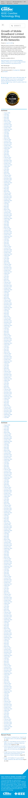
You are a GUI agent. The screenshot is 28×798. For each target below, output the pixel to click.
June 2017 (6, 276)
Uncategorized (16, 70)
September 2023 (8, 164)
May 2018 (6, 260)
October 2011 (7, 377)
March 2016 (7, 298)
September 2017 (8, 271)
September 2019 (8, 236)
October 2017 (7, 270)
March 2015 (7, 316)
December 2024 (8, 142)
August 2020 (7, 219)
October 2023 (7, 163)
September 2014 (8, 325)
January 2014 (7, 337)
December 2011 (8, 374)
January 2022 (7, 194)
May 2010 (6, 402)
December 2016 (8, 285)
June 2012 (6, 365)
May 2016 (6, 295)
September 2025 (8, 129)
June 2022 (6, 187)
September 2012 (8, 361)
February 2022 (7, 193)
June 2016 (6, 294)
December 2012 (8, 356)
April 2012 (6, 368)
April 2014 (6, 332)
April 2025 (6, 136)
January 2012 (7, 373)
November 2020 (8, 215)
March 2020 (7, 227)
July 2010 (6, 399)
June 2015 (6, 312)
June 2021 (6, 205)
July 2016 (6, 292)
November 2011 (8, 375)
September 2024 (8, 147)
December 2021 (8, 196)
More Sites (16, 3)
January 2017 (7, 283)
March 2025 (7, 138)
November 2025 (8, 126)
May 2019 (6, 242)
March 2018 (7, 263)
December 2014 (8, 321)
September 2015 (8, 307)
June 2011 (6, 383)
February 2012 (7, 371)
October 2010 (7, 395)
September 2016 (8, 289)
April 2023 (6, 172)
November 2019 (8, 233)
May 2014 (6, 331)
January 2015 (7, 319)
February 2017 (7, 282)
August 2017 (7, 273)
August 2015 (7, 309)
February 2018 (7, 264)
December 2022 (8, 178)
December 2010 (8, 392)
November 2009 (8, 411)
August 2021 (7, 202)
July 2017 (6, 274)
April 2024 (6, 154)
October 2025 (7, 127)
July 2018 (6, 257)
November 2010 (8, 393)
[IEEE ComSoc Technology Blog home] (14, 9)
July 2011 (6, 381)
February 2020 (7, 228)
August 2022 (7, 184)
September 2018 (8, 254)
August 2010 (7, 398)
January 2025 (7, 141)
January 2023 (7, 176)
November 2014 (8, 322)
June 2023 (6, 169)
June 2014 (6, 329)
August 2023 (7, 166)
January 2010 (7, 408)
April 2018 (6, 261)
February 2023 (7, 175)
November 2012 (8, 358)
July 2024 (6, 150)
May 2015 (6, 313)
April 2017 (6, 279)
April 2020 (6, 225)
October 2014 (7, 323)
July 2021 (6, 203)
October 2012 (7, 359)
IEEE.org (2, 1)
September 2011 (8, 378)
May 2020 (6, 224)
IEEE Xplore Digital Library (17, 1)
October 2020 (7, 216)
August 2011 (7, 380)
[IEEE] (19, 794)
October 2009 (7, 413)
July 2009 (6, 417)
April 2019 (6, 243)
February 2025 (7, 139)
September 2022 (8, 182)
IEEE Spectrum (9, 3)
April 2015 (6, 315)
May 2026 (6, 117)
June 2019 (6, 240)
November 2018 (8, 251)
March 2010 (7, 405)
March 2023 (7, 173)
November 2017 (8, 268)
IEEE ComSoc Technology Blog (10, 15)
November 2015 (8, 304)
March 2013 (7, 352)
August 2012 (7, 362)
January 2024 (7, 159)
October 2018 (7, 252)
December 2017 (8, 267)
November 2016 (8, 286)
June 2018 (6, 258)
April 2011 (6, 386)
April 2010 (6, 404)
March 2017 (7, 280)
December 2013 (8, 338)
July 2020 (6, 221)
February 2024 (7, 157)
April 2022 (6, 190)
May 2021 (6, 206)
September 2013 (8, 343)
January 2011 (7, 390)
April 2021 (6, 208)
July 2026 (6, 114)
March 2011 (7, 387)
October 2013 (7, 341)
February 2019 (7, 246)
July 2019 (6, 239)
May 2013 (6, 349)
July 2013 (6, 346)
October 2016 (7, 288)
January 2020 (7, 230)
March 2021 (7, 209)
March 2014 (7, 334)
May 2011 (6, 384)
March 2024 (7, 156)
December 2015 (8, 303)
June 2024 (6, 151)
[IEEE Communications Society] (7, 794)
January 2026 (7, 123)
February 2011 (7, 389)
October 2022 (7, 181)
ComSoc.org (8, 1)
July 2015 (6, 310)
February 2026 (7, 121)
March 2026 (7, 120)
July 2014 (6, 328)
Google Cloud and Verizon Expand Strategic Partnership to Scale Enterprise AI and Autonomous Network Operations (14, 753)
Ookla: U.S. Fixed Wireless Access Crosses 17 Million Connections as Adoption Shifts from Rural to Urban (15, 743)
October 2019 (7, 234)
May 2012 (6, 367)
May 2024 (6, 153)
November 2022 (8, 179)
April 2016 (6, 297)
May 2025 (6, 135)
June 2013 (6, 347)
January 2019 (7, 248)
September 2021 (8, 200)
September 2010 (8, 396)
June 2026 (6, 115)
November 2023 (8, 161)
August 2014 (7, 326)
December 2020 (8, 214)
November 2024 (8, 144)
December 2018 (8, 249)
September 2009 (8, 414)
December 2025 (8, 124)
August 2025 (7, 130)
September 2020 (8, 218)
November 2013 (8, 340)
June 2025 (6, 133)
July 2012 (6, 364)
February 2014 (7, 335)
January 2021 (7, 212)
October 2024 (7, 145)
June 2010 (6, 401)
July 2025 (6, 132)
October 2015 (7, 306)
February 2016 (7, 300)
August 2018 (7, 255)
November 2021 (8, 197)
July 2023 (6, 167)
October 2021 (7, 199)
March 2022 (7, 191)
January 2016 (7, 301)
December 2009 (8, 410)
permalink (5, 71)
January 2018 (7, 266)
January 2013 (7, 355)
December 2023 (8, 160)
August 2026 (7, 112)
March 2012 (7, 370)
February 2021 (7, 211)
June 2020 (6, 222)
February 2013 (7, 353)
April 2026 (6, 118)
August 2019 (7, 237)
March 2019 (7, 245)
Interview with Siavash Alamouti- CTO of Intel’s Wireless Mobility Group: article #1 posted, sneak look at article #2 (13, 82)
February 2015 (7, 318)
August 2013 (7, 344)
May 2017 (6, 277)
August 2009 (7, 416)
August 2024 (7, 148)
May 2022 (6, 188)
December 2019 (8, 231)
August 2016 (7, 291)
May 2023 (6, 170)
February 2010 (7, 407)
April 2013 (6, 350)
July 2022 (6, 185)
